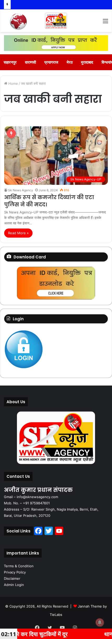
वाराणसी (30, 62)
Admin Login (14, 585)
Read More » (18, 233)
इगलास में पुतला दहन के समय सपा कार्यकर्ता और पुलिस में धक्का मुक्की (56, 4)
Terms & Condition (19, 566)
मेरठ (70, 62)
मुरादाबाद (87, 62)
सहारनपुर (10, 62)
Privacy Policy (15, 572)
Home (12, 83)
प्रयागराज (51, 62)
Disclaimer (12, 578)
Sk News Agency (20, 190)
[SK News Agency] (56, 21)
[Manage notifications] (100, 622)
